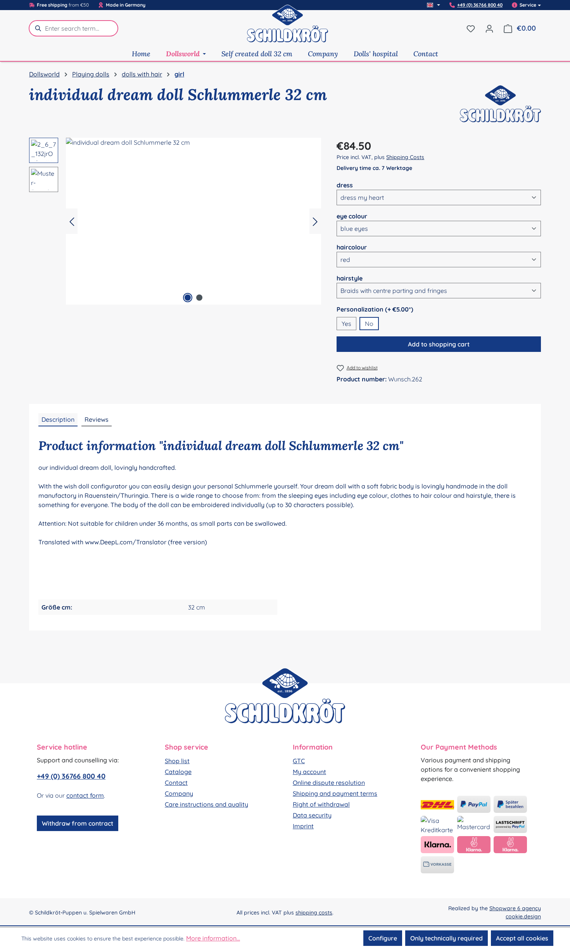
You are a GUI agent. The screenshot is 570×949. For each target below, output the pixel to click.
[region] (175, 221)
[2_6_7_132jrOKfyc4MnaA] (193, 221)
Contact (176, 782)
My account (309, 772)
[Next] (315, 221)
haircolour (352, 247)
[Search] (37, 28)
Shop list (177, 761)
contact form (85, 795)
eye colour (352, 216)
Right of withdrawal (321, 804)
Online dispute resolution (329, 782)
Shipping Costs (405, 157)
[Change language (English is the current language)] (433, 5)
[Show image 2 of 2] (199, 297)
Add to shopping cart (439, 344)
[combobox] (81, 28)
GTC (299, 761)
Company (179, 793)
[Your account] (489, 28)
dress (345, 185)
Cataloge (178, 772)
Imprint (303, 826)
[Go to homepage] (287, 28)
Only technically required (446, 938)
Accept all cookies (522, 938)
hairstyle (350, 278)
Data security (312, 815)
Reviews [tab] (97, 419)
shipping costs (313, 912)
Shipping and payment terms (335, 793)
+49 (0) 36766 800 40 (480, 5)
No (369, 323)
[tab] (58, 419)
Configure (382, 938)
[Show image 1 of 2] (188, 297)
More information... (213, 938)
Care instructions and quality (206, 804)
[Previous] (72, 221)
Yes (346, 323)
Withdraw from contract (77, 823)
